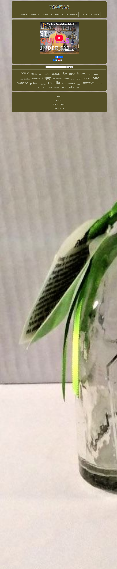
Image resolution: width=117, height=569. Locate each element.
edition (56, 73)
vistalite (56, 87)
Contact (59, 100)
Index (59, 96)
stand (72, 73)
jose (99, 83)
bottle (24, 73)
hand (39, 87)
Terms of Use (59, 108)
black (64, 87)
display (43, 84)
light (64, 84)
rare (96, 78)
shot (90, 74)
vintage (86, 78)
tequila (54, 82)
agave (78, 87)
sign (64, 73)
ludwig (45, 87)
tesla (34, 73)
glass (96, 74)
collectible (57, 79)
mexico (46, 74)
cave (72, 79)
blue (40, 74)
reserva (71, 83)
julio (71, 86)
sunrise (22, 83)
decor (79, 84)
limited (81, 73)
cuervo (88, 83)
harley (78, 79)
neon (50, 87)
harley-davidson (25, 79)
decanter (36, 78)
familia (66, 78)
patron (34, 83)
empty (46, 78)
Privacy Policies (59, 104)
